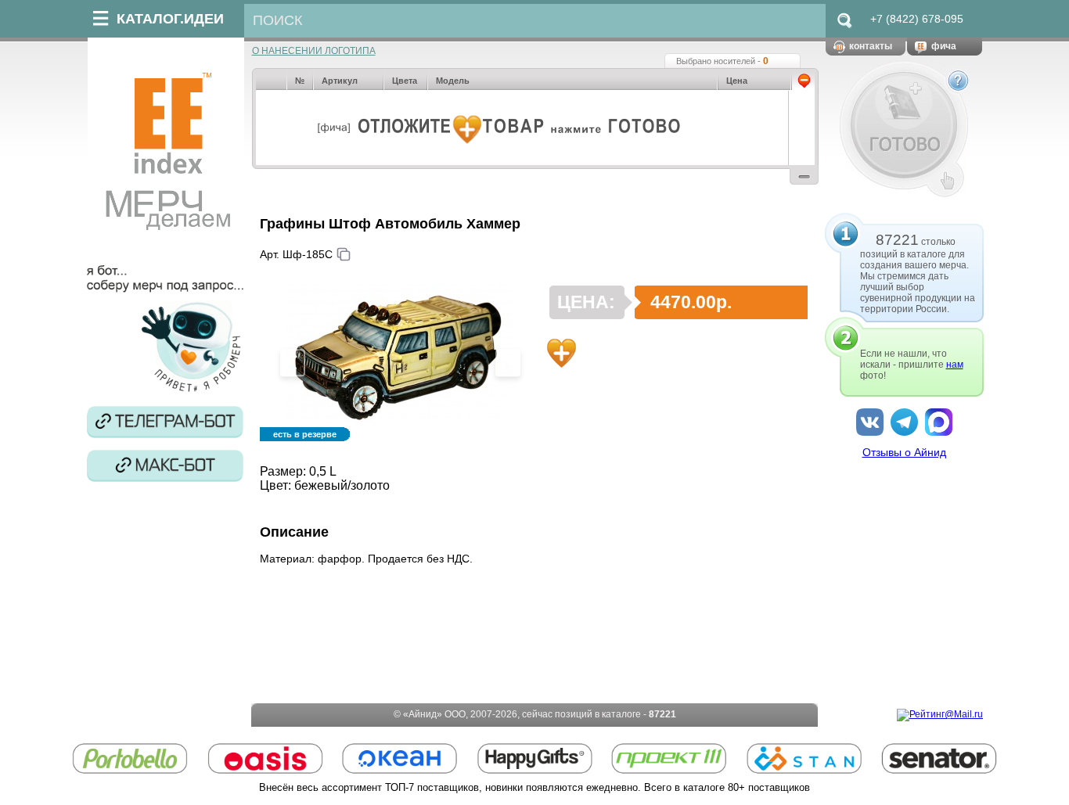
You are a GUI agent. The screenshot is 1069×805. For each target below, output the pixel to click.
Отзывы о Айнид (904, 452)
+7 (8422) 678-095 (916, 19)
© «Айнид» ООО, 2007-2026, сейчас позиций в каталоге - (535, 714)
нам (954, 364)
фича (943, 46)
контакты (870, 46)
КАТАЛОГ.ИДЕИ (170, 19)
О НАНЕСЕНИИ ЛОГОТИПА (314, 50)
